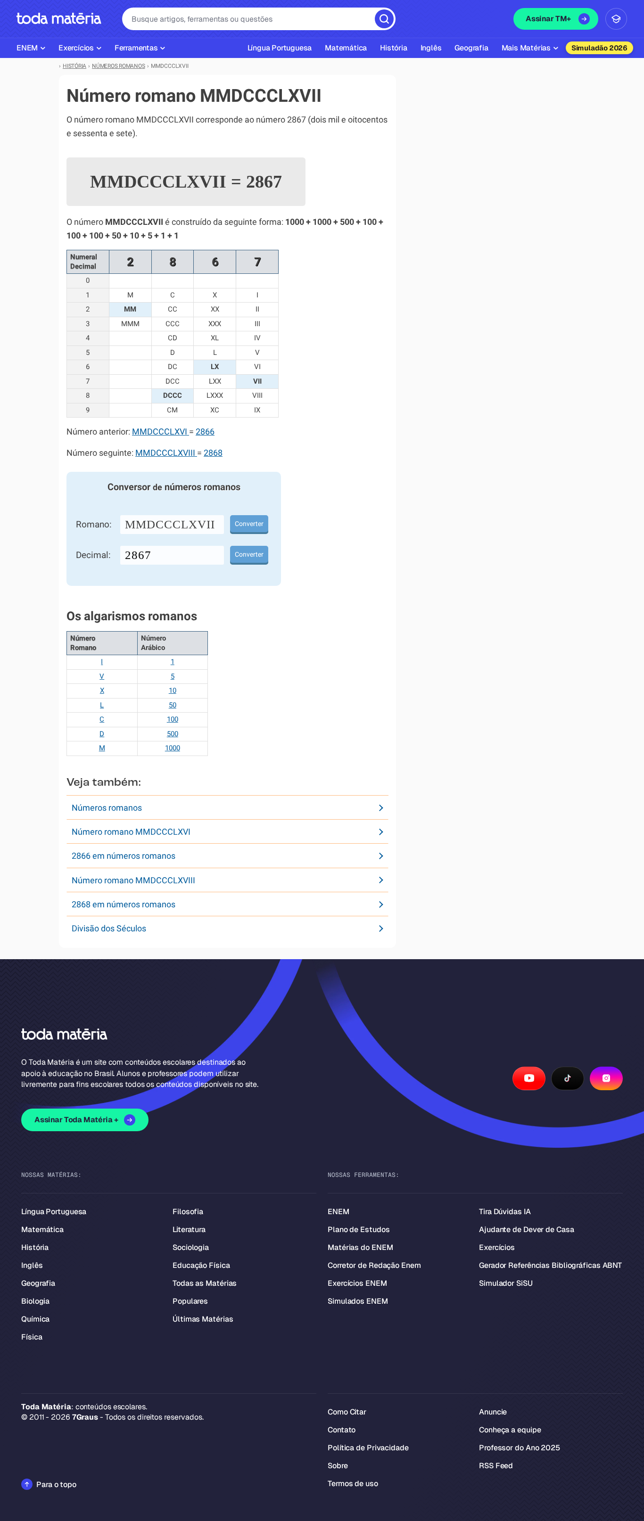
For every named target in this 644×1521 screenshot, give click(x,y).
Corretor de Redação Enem (374, 1265)
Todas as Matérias (205, 1283)
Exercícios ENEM (357, 1283)
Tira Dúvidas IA (505, 1212)
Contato (341, 1430)
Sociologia (191, 1247)
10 (172, 690)
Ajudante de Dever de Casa (526, 1229)
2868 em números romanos (123, 904)
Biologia (35, 1301)
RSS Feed (496, 1466)
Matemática (42, 1229)
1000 (172, 748)
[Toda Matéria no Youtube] (528, 1078)
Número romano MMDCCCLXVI (131, 832)
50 (172, 705)
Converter (249, 523)
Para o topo (56, 1484)
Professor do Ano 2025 (519, 1448)
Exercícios (497, 1247)
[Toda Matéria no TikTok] (567, 1078)
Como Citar (347, 1412)
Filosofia (188, 1212)
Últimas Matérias (203, 1319)
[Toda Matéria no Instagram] (606, 1078)
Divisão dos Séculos (109, 928)
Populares (190, 1301)
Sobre (338, 1466)
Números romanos (107, 808)
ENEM (338, 1212)
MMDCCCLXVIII (166, 453)
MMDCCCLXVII (170, 524)
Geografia (38, 1283)
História (35, 1247)
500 (172, 734)
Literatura (189, 1229)
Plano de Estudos (358, 1229)
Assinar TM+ (548, 19)
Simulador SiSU (506, 1283)
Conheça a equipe (510, 1430)
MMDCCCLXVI (160, 431)
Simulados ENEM (358, 1301)
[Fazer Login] (616, 18)
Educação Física (201, 1265)
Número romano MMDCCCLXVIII (133, 880)
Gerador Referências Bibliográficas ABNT (550, 1265)
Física (31, 1337)
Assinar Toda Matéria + (76, 1120)
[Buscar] (384, 18)
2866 (205, 431)
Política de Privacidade (368, 1448)
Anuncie (493, 1412)
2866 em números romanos (123, 856)
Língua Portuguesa (53, 1212)
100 (172, 719)
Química (35, 1319)
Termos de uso (353, 1483)
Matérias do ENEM (360, 1247)
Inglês (31, 1265)
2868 (213, 453)
